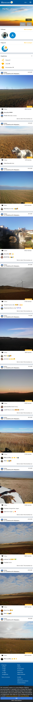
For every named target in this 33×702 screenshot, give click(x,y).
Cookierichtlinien (21, 682)
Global (23, 24)
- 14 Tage (4, 672)
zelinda (6, 559)
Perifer (5, 72)
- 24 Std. (4, 666)
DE (25, 2)
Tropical (6, 508)
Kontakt (19, 677)
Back (29, 20)
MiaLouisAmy (7, 457)
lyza (5, 511)
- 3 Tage (4, 668)
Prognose (4, 665)
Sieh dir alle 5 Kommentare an (24, 118)
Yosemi (6, 304)
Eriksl (5, 163)
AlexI (5, 208)
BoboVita (6, 112)
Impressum (20, 679)
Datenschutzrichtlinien (22, 681)
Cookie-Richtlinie (24, 696)
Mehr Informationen (16, 700)
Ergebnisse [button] (4, 56)
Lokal (29, 24)
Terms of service (6, 677)
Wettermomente (21, 674)
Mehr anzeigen (28, 29)
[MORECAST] (5, 49)
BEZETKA (6, 257)
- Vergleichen (5, 674)
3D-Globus (20, 670)
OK (16, 698)
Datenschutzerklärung (11, 696)
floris (5, 610)
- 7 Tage (4, 670)
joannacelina (7, 406)
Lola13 (6, 409)
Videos (19, 666)
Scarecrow (7, 308)
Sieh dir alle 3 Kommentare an (24, 260)
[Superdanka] (5, 35)
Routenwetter (20, 668)
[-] (12, 35)
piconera (6, 359)
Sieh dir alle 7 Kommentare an (24, 565)
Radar (18, 665)
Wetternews (20, 672)
